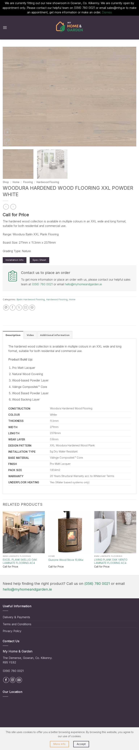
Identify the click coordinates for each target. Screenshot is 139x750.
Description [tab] (13, 335)
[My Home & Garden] (69, 28)
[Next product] (6, 207)
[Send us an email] (19, 680)
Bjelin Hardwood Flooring (31, 299)
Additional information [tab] (55, 335)
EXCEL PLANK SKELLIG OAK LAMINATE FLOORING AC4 (20, 561)
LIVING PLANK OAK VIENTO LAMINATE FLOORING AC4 (110, 561)
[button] (5, 27)
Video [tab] (30, 335)
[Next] (129, 97)
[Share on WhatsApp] (6, 308)
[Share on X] (19, 308)
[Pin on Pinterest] (32, 308)
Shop (6, 182)
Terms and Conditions (17, 624)
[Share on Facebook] (13, 308)
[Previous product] (13, 207)
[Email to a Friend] (26, 308)
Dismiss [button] (107, 12)
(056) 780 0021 (42, 284)
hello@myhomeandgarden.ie (83, 284)
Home (16, 182)
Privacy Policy (12, 631)
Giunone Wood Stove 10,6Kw (65, 559)
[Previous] (10, 97)
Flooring (28, 182)
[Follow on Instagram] (13, 680)
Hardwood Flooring (48, 182)
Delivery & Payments (16, 617)
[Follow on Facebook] (6, 680)
